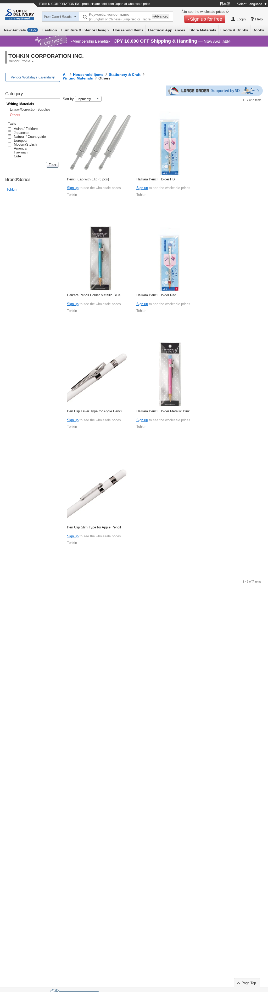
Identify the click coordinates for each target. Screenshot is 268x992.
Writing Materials (20, 104)
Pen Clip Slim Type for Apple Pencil (94, 527)
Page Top (249, 983)
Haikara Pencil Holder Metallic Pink (163, 411)
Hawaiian (19, 152)
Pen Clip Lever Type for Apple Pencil (94, 411)
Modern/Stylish (24, 144)
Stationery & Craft (125, 74)
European (20, 140)
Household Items (128, 30)
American (20, 148)
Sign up (73, 188)
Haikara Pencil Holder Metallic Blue (93, 295)
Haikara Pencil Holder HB (155, 179)
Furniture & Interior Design (85, 30)
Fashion (49, 30)
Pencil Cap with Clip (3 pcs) (88, 179)
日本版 (225, 4)
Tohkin (11, 189)
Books (258, 30)
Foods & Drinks (234, 30)
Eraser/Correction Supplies (30, 109)
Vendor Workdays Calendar (31, 77)
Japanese (20, 133)
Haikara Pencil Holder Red (156, 295)
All (65, 74)
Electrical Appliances (166, 30)
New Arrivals (20, 30)
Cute (16, 156)
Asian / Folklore (25, 129)
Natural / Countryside (29, 137)
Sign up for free (206, 19)
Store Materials (202, 30)
